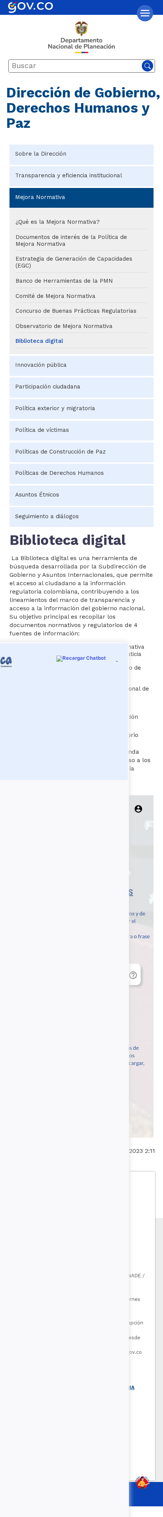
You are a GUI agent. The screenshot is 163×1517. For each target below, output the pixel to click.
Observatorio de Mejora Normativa (64, 326)
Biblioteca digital (39, 340)
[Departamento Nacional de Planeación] (81, 40)
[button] (145, 13)
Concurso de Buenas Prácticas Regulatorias (76, 310)
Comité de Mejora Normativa (56, 296)
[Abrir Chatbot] (142, 1482)
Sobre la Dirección (40, 153)
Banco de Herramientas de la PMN (64, 280)
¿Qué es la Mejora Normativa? (58, 221)
